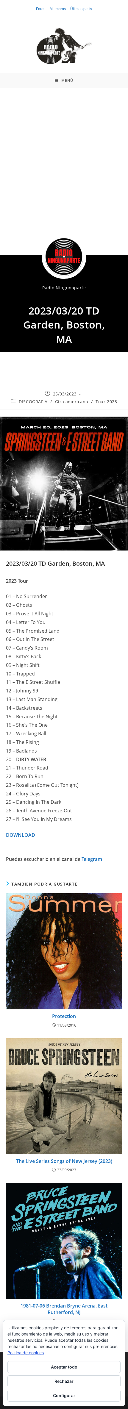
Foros (40, 9)
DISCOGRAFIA (33, 401)
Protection (64, 1016)
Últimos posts (81, 9)
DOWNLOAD (20, 835)
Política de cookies (25, 1352)
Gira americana (71, 401)
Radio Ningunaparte (64, 287)
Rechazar (64, 1381)
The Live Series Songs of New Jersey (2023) (64, 1161)
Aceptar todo (64, 1366)
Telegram (92, 859)
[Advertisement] (64, 155)
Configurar (64, 1395)
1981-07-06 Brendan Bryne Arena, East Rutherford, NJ (64, 1309)
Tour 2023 (106, 401)
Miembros (58, 9)
